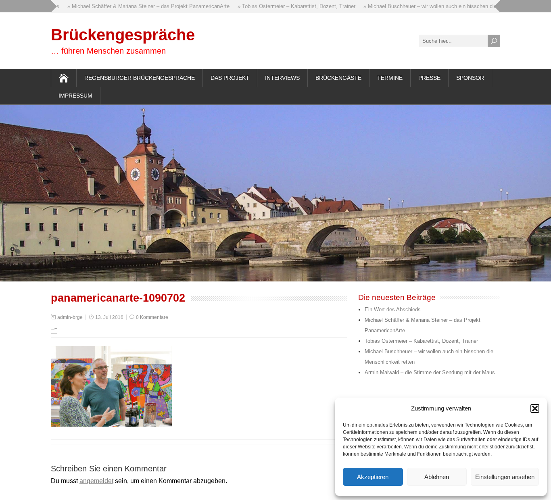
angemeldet (96, 480)
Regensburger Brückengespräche (139, 78)
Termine (390, 78)
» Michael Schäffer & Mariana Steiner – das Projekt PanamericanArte (142, 6)
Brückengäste (338, 78)
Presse (429, 78)
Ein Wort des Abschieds (393, 309)
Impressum (75, 95)
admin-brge (70, 317)
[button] (535, 408)
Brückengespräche (123, 35)
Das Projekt (230, 78)
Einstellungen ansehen (504, 476)
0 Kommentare (152, 317)
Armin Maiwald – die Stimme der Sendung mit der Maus (430, 372)
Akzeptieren (372, 476)
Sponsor (470, 78)
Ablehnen (436, 476)
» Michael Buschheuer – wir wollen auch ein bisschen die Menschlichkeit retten (449, 6)
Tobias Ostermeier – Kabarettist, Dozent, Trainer (421, 341)
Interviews (282, 78)
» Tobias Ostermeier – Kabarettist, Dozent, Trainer (290, 6)
